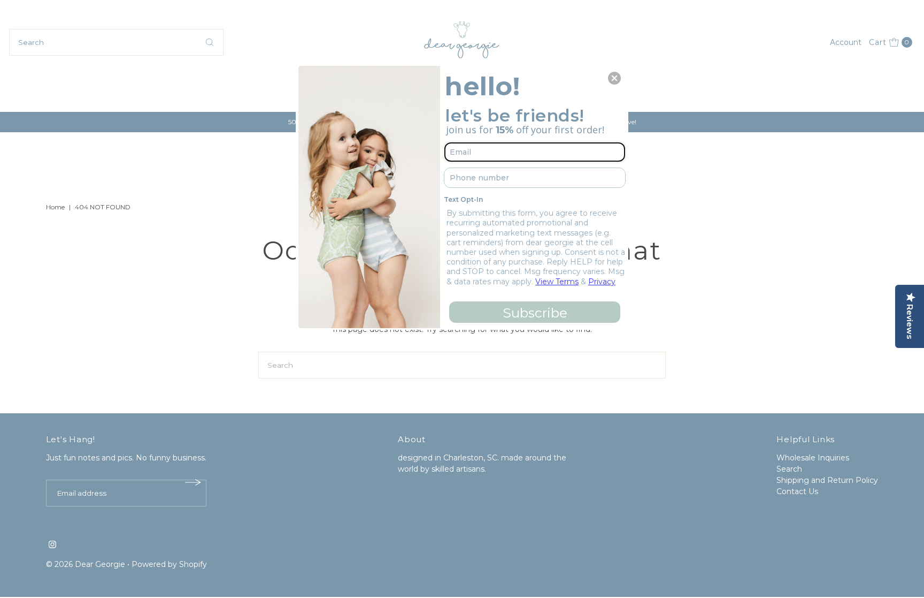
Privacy (601, 281)
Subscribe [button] (535, 313)
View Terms (557, 281)
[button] (614, 78)
